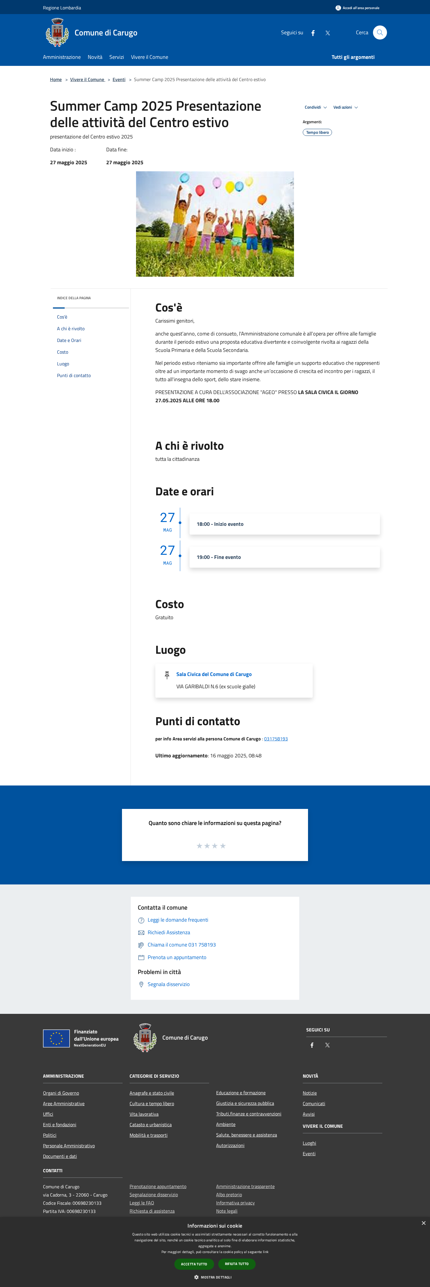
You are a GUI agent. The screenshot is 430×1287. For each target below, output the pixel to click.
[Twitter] (325, 32)
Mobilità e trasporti (149, 1135)
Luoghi (309, 1142)
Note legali (227, 1210)
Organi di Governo (61, 1092)
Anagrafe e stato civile (152, 1092)
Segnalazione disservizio (154, 1194)
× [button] (423, 1223)
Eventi (119, 79)
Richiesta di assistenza (152, 1210)
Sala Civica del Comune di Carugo (214, 674)
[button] (215, 1277)
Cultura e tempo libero (152, 1103)
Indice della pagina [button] (74, 298)
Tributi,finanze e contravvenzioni (248, 1113)
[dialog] (215, 1252)
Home (56, 79)
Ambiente (225, 1124)
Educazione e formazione (241, 1092)
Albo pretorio (229, 1194)
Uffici (48, 1113)
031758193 (276, 738)
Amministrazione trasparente (245, 1186)
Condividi (313, 107)
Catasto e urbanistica (151, 1124)
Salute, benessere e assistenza (246, 1134)
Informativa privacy (235, 1202)
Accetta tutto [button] (194, 1264)
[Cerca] (380, 32)
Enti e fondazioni (59, 1124)
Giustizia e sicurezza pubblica (245, 1103)
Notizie (310, 1092)
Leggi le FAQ (142, 1202)
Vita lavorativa (144, 1113)
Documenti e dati (60, 1156)
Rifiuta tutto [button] (237, 1264)
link (266, 1252)
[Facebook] (311, 32)
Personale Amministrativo (69, 1145)
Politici (49, 1135)
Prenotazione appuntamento (158, 1186)
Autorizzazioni (230, 1145)
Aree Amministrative (64, 1103)
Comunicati (314, 1103)
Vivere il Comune (87, 79)
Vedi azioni (343, 107)
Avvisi (309, 1113)
